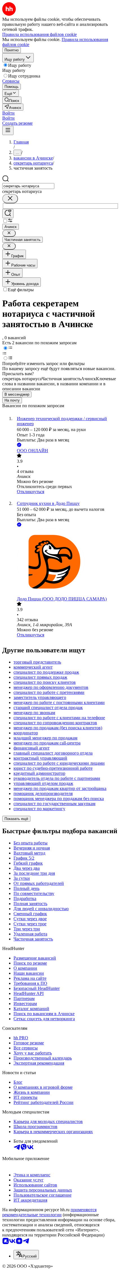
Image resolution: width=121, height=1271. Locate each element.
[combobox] (28, 186)
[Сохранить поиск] (8, 213)
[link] (11, 100)
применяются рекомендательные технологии (49, 1212)
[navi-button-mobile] (8, 130)
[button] (8, 113)
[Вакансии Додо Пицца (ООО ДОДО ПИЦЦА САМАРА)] (66, 562)
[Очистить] (10, 198)
